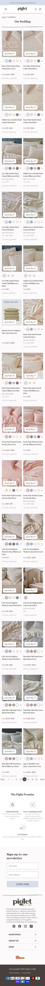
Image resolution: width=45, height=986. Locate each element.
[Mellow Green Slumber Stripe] (17, 60)
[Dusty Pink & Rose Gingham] (31, 651)
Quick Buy (9, 54)
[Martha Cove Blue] (28, 61)
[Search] (36, 9)
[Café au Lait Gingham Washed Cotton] (13, 168)
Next (42, 779)
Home (4, 17)
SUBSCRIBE (22, 884)
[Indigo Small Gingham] (38, 60)
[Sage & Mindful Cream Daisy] (28, 758)
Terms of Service (14, 973)
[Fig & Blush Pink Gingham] (17, 168)
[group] (22, 2)
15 (32, 779)
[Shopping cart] (40, 9)
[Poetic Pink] (6, 436)
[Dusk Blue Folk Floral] (28, 651)
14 (28, 779)
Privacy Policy (26, 973)
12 (20, 779)
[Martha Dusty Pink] (6, 61)
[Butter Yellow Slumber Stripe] (35, 60)
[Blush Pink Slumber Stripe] (13, 60)
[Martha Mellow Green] (6, 114)
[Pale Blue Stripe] (10, 60)
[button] (20, 61)
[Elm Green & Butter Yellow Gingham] (35, 651)
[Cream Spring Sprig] (31, 60)
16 (36, 779)
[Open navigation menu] (5, 9)
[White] (38, 651)
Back (3, 779)
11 (16, 779)
